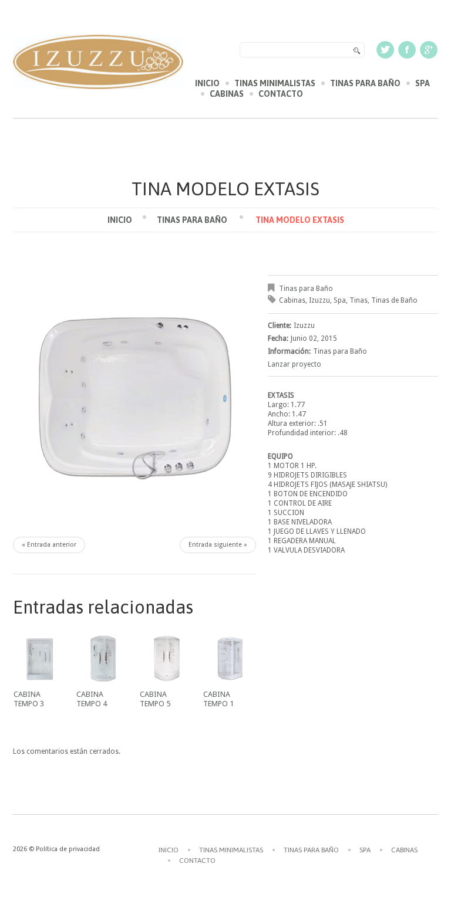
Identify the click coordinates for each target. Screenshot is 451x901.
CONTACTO (280, 94)
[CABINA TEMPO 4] (102, 659)
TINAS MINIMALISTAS (274, 83)
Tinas (358, 300)
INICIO (207, 83)
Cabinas (292, 300)
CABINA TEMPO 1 (218, 699)
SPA (422, 83)
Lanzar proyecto (294, 364)
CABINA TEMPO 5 (155, 699)
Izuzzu (319, 300)
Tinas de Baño (394, 300)
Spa (340, 300)
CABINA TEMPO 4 (91, 699)
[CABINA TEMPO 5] (166, 659)
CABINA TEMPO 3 (29, 699)
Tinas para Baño (192, 220)
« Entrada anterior (49, 544)
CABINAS (227, 94)
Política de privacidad (68, 849)
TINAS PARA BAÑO (365, 83)
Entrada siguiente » (218, 544)
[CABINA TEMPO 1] (229, 659)
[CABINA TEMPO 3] (40, 659)
